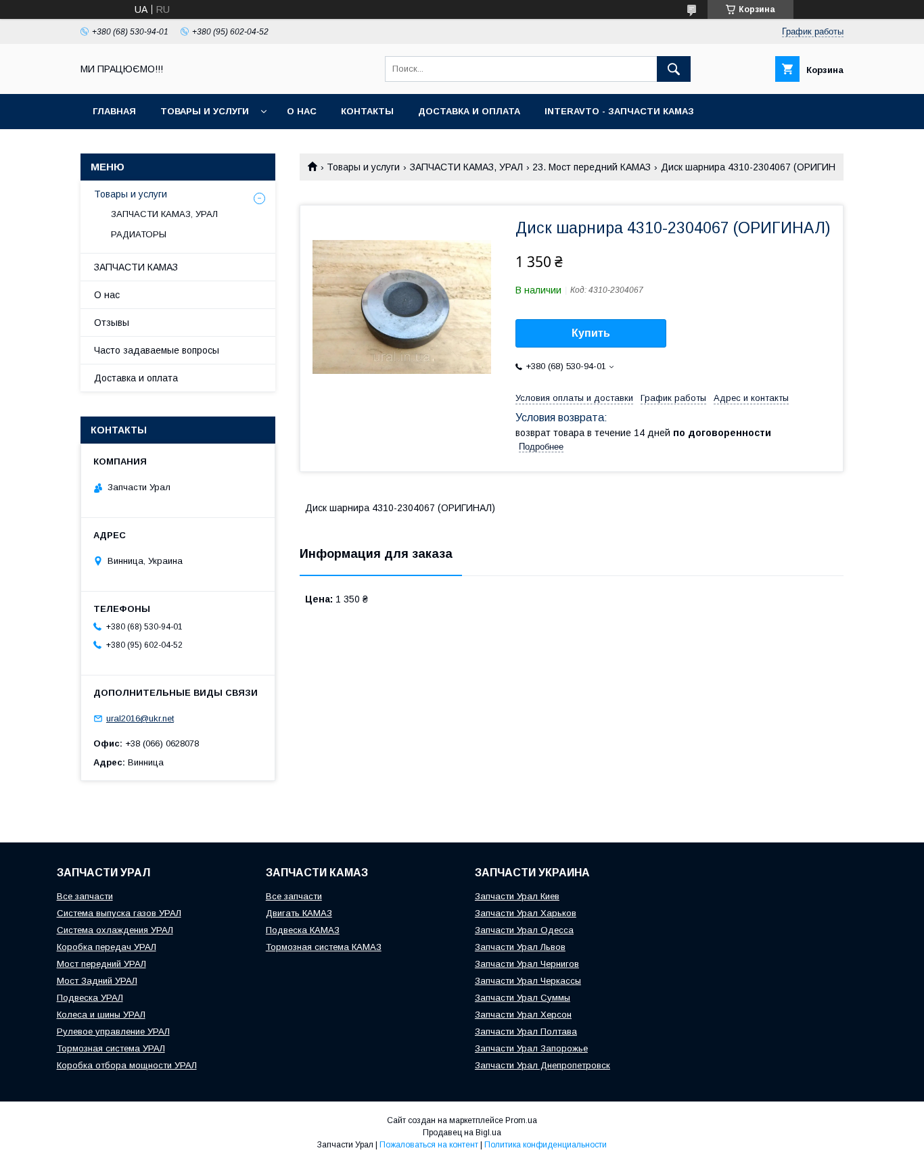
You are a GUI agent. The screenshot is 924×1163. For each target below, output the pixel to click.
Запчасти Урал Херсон (523, 1015)
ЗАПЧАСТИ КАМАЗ (136, 267)
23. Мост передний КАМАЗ (591, 167)
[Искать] (674, 69)
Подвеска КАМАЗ (303, 930)
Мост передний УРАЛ (101, 964)
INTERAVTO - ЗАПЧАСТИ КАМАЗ (619, 111)
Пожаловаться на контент (428, 1144)
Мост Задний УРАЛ (97, 981)
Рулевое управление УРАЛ (113, 1031)
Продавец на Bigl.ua (462, 1132)
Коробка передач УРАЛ (106, 947)
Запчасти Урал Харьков (525, 913)
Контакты (367, 111)
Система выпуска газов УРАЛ (119, 913)
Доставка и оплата (469, 111)
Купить (591, 333)
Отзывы (111, 322)
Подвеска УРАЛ (90, 998)
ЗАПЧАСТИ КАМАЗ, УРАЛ (466, 167)
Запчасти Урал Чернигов (527, 964)
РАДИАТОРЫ (138, 234)
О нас (302, 111)
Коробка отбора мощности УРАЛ (127, 1065)
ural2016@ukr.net (140, 718)
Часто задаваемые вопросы (156, 350)
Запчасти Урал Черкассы (528, 981)
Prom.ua (521, 1120)
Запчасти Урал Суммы (522, 998)
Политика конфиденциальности (545, 1144)
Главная (114, 111)
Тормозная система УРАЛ (111, 1048)
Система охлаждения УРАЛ (115, 930)
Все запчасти (85, 896)
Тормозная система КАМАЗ (324, 947)
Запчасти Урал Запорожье (531, 1048)
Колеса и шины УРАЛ (101, 1015)
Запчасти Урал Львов (520, 947)
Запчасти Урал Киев (517, 896)
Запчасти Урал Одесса (524, 930)
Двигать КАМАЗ (299, 913)
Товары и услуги (204, 111)
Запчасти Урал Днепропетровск (542, 1065)
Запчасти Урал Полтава (526, 1031)
